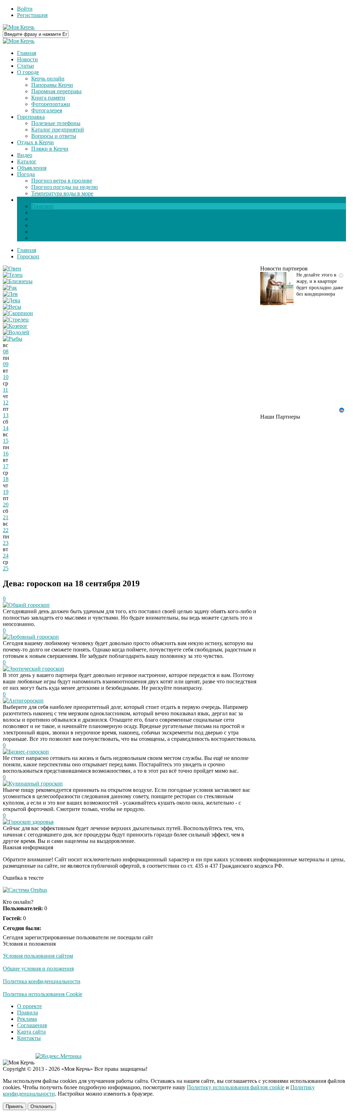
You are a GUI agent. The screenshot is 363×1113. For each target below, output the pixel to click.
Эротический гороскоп (36, 669)
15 (6, 441)
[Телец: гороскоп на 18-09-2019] (13, 275)
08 (6, 351)
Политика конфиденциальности (41, 981)
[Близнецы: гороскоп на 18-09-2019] (18, 281)
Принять (14, 1106)
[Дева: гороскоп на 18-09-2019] (11, 300)
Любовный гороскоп (34, 637)
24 (6, 556)
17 (6, 466)
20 (6, 505)
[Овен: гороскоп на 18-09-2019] (12, 268)
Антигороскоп (26, 701)
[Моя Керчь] (18, 27)
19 (6, 492)
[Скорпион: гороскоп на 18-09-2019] (18, 313)
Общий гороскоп (29, 605)
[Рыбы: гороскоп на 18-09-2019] (12, 339)
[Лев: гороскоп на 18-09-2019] (10, 294)
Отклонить (41, 1106)
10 (6, 377)
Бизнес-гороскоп (29, 752)
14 (6, 428)
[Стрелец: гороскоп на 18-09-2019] (16, 320)
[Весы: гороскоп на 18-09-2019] (12, 307)
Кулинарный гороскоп (36, 784)
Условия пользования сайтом (38, 956)
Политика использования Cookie (42, 994)
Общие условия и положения (38, 969)
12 (6, 402)
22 (6, 530)
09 (6, 364)
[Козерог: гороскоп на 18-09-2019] (15, 326)
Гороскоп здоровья (31, 822)
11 (5, 390)
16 (6, 454)
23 (6, 543)
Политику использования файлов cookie (235, 1087)
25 (6, 568)
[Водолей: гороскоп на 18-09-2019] (16, 332)
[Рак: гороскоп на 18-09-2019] (10, 288)
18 (6, 479)
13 (6, 415)
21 (6, 517)
